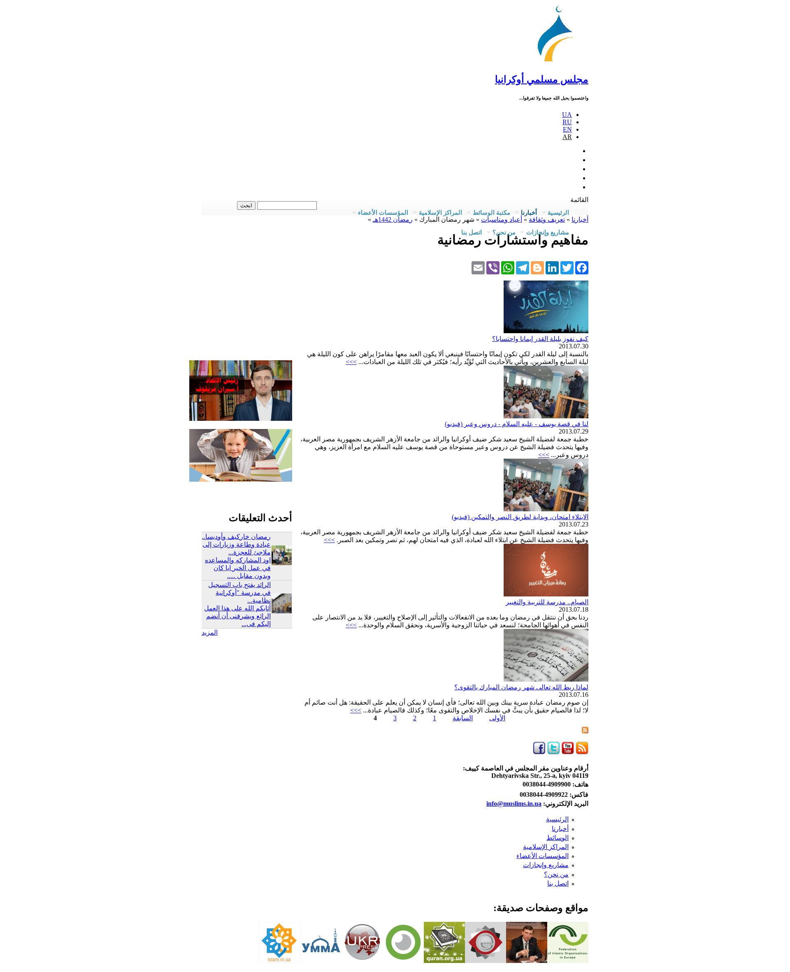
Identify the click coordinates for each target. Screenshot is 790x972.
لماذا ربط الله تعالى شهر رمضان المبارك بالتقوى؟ (521, 687)
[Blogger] (537, 267)
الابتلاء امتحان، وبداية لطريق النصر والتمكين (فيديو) (520, 516)
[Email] (478, 267)
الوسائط (557, 837)
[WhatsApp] (507, 267)
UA (567, 114)
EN (567, 129)
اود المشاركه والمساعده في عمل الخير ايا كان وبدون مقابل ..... (238, 568)
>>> (351, 361)
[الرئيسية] (559, 61)
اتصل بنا (471, 232)
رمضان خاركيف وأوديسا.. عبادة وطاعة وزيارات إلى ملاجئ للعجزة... (236, 544)
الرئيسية (557, 819)
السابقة (463, 718)
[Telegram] (522, 267)
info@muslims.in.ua (513, 803)
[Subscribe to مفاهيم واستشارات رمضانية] (585, 731)
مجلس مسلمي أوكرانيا (541, 79)
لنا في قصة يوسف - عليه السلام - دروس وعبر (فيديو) (516, 423)
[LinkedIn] (552, 267)
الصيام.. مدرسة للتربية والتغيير (547, 602)
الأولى (497, 718)
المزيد (210, 632)
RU (567, 121)
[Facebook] (581, 267)
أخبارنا (560, 828)
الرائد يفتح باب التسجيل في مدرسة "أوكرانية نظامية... (239, 592)
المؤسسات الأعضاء (542, 855)
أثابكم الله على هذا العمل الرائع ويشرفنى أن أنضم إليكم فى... (237, 616)
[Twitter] (567, 267)
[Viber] (493, 267)
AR (567, 136)
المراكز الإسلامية (546, 846)
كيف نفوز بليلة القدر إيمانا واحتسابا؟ (540, 338)
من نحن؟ (556, 874)
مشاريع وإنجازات (546, 864)
